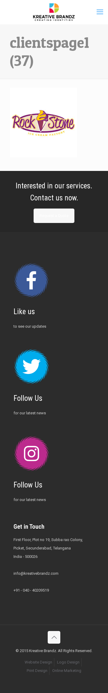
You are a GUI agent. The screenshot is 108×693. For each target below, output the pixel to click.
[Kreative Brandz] (54, 12)
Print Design (37, 670)
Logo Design (68, 662)
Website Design (38, 662)
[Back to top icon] (54, 637)
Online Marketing (66, 670)
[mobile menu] (100, 12)
